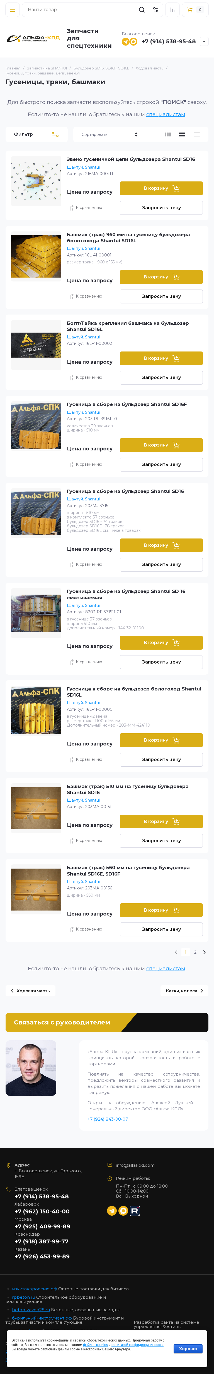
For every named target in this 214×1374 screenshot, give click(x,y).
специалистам (165, 114)
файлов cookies (95, 1345)
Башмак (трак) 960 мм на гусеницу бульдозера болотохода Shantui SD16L (128, 237)
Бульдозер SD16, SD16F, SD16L (101, 68)
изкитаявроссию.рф (34, 1288)
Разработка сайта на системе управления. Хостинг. (166, 1324)
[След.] (204, 952)
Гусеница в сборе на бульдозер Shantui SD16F (127, 404)
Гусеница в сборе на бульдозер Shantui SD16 (125, 491)
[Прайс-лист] (197, 134)
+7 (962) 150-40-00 (42, 1211)
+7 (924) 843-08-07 (107, 1119)
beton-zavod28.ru (31, 1309)
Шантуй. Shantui (83, 167)
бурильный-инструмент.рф (42, 1318)
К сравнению (89, 207)
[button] (13, 10)
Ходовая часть (149, 68)
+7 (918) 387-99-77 (41, 1241)
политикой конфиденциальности (137, 1345)
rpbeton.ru (23, 1297)
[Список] (182, 134)
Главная (13, 68)
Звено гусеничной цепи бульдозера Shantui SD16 (131, 159)
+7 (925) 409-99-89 (42, 1226)
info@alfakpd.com (135, 1165)
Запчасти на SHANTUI (47, 68)
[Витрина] (168, 134)
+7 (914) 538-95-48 (169, 41)
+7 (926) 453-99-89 (42, 1256)
